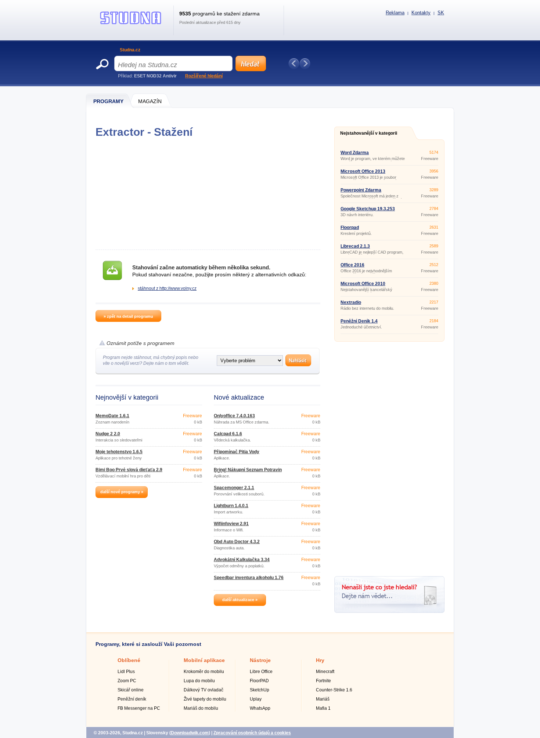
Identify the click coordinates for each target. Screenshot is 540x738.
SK (441, 12)
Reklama (395, 12)
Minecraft (325, 671)
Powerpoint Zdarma (361, 190)
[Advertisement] (207, 193)
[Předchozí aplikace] (293, 63)
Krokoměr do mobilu (204, 671)
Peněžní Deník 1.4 (359, 321)
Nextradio (351, 302)
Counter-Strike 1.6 (334, 689)
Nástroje (260, 660)
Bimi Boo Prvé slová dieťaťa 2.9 (129, 469)
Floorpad (350, 227)
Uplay (256, 699)
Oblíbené (129, 660)
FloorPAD (259, 680)
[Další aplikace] (304, 63)
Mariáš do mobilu (201, 708)
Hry (320, 660)
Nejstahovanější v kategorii (368, 133)
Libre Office (261, 671)
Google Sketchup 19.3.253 (368, 208)
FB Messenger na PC (139, 708)
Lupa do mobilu (199, 680)
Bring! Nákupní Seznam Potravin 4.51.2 (248, 472)
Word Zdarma (355, 152)
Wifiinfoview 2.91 (231, 523)
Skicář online (131, 689)
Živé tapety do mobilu (205, 699)
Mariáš (323, 699)
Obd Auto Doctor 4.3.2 (237, 541)
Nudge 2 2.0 (108, 433)
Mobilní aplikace (204, 660)
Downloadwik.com (190, 732)
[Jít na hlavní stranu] (131, 24)
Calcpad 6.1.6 (228, 433)
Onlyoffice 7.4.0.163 (234, 415)
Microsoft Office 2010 (363, 283)
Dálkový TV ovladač (203, 689)
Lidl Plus (126, 671)
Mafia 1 (323, 708)
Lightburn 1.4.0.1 (231, 505)
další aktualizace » (240, 599)
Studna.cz (130, 49)
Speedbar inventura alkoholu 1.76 (249, 577)
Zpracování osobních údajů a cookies (252, 732)
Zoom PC (127, 680)
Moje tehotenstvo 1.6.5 (119, 451)
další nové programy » (121, 492)
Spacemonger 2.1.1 (234, 487)
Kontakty (421, 12)
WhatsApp (260, 708)
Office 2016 (352, 265)
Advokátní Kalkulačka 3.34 (242, 559)
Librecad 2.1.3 (355, 246)
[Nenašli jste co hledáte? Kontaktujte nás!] (389, 611)
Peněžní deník (132, 699)
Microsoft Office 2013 (363, 171)
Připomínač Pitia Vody (236, 451)
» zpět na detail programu (128, 316)
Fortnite (323, 680)
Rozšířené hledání (204, 76)
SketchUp (259, 689)
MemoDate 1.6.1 (112, 415)
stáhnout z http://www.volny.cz (167, 288)
